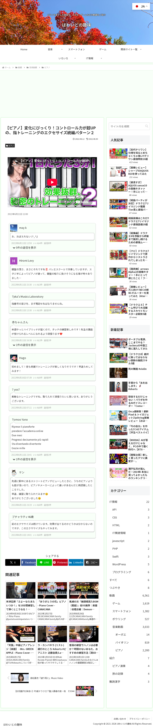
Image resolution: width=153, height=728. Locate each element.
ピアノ (11, 145)
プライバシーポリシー (139, 718)
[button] (91, 562)
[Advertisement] (76, 93)
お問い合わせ (120, 718)
